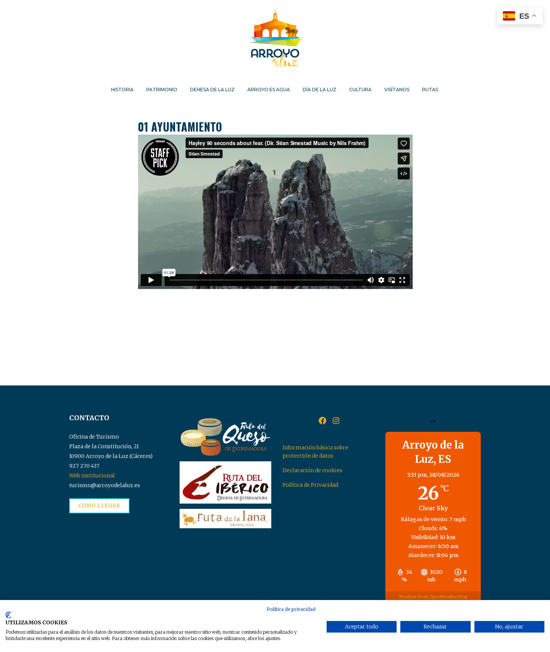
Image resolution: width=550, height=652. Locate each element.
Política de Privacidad (310, 485)
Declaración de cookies (312, 470)
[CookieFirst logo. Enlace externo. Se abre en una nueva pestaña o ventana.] (8, 615)
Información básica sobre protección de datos (315, 451)
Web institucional (92, 475)
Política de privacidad (291, 609)
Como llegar (99, 505)
